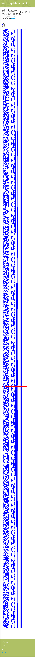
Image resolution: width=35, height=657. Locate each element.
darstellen (13, 18)
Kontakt (4, 645)
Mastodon (4, 652)
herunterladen (13, 17)
